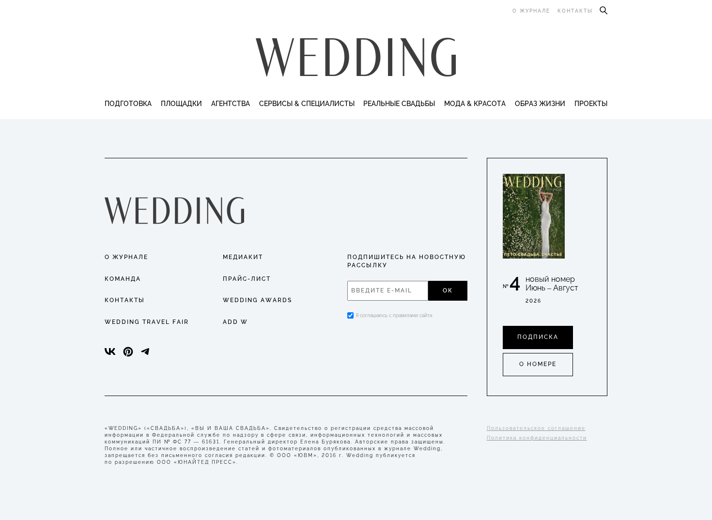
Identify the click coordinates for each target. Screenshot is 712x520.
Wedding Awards (257, 300)
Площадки (181, 103)
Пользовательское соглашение (536, 428)
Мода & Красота (475, 103)
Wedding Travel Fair (147, 322)
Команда (123, 278)
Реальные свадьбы (399, 103)
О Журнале (126, 257)
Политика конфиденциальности (537, 438)
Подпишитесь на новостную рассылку (406, 261)
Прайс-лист (247, 278)
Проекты (590, 103)
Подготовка (128, 103)
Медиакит (243, 257)
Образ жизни (540, 103)
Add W (235, 322)
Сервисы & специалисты (307, 103)
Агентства (230, 103)
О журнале (531, 11)
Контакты (575, 11)
